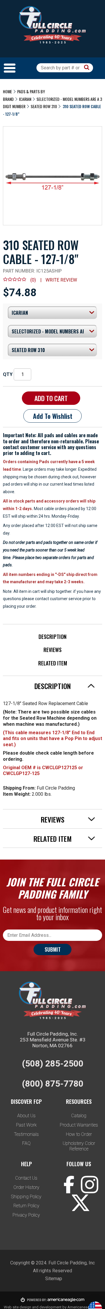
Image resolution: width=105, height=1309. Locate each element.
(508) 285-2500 (52, 1063)
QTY (8, 374)
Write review (61, 280)
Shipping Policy (26, 1196)
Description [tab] (52, 686)
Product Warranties (79, 1125)
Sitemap (53, 1278)
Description (52, 636)
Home (7, 91)
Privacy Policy (26, 1215)
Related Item (52, 663)
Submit (53, 949)
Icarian (25, 99)
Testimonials (26, 1134)
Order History (26, 1187)
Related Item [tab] (53, 838)
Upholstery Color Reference (79, 1146)
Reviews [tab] (52, 819)
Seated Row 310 (44, 106)
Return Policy (26, 1205)
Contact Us (26, 1178)
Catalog (78, 1115)
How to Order (79, 1134)
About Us (26, 1115)
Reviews (52, 649)
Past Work (26, 1125)
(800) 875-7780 (52, 1083)
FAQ (26, 1143)
